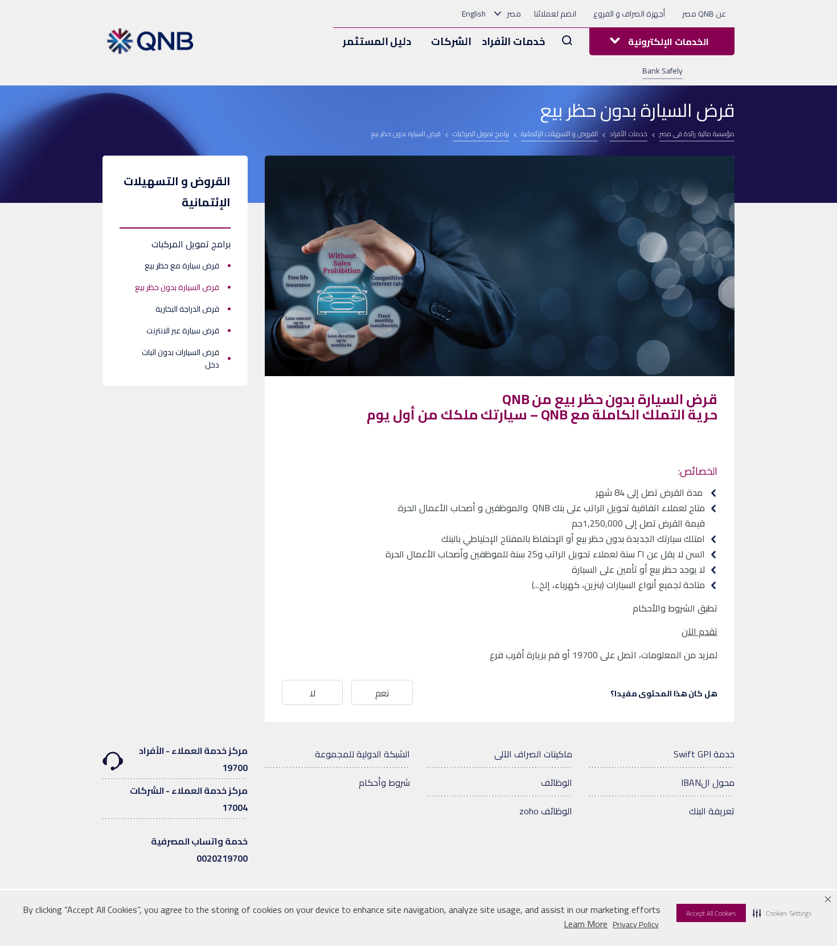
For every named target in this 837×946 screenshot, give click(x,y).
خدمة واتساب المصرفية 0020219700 (199, 850)
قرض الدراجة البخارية (187, 308)
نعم (382, 693)
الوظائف (556, 782)
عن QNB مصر (704, 13)
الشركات (451, 41)
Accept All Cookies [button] (711, 913)
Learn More (586, 924)
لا (312, 693)
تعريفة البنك (712, 810)
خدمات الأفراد (513, 41)
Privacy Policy (636, 924)
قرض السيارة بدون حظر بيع (177, 287)
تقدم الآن (699, 631)
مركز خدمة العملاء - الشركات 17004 (189, 799)
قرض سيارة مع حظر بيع (182, 265)
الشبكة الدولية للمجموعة (362, 753)
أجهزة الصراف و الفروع (629, 13)
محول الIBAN (708, 782)
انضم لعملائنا (555, 13)
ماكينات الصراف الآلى (533, 753)
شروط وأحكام (384, 782)
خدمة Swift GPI (704, 753)
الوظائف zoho (545, 810)
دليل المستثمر (377, 41)
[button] (782, 913)
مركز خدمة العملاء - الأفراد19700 (193, 759)
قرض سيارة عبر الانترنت (182, 330)
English (474, 13)
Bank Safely (662, 70)
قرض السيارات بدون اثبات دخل (180, 358)
